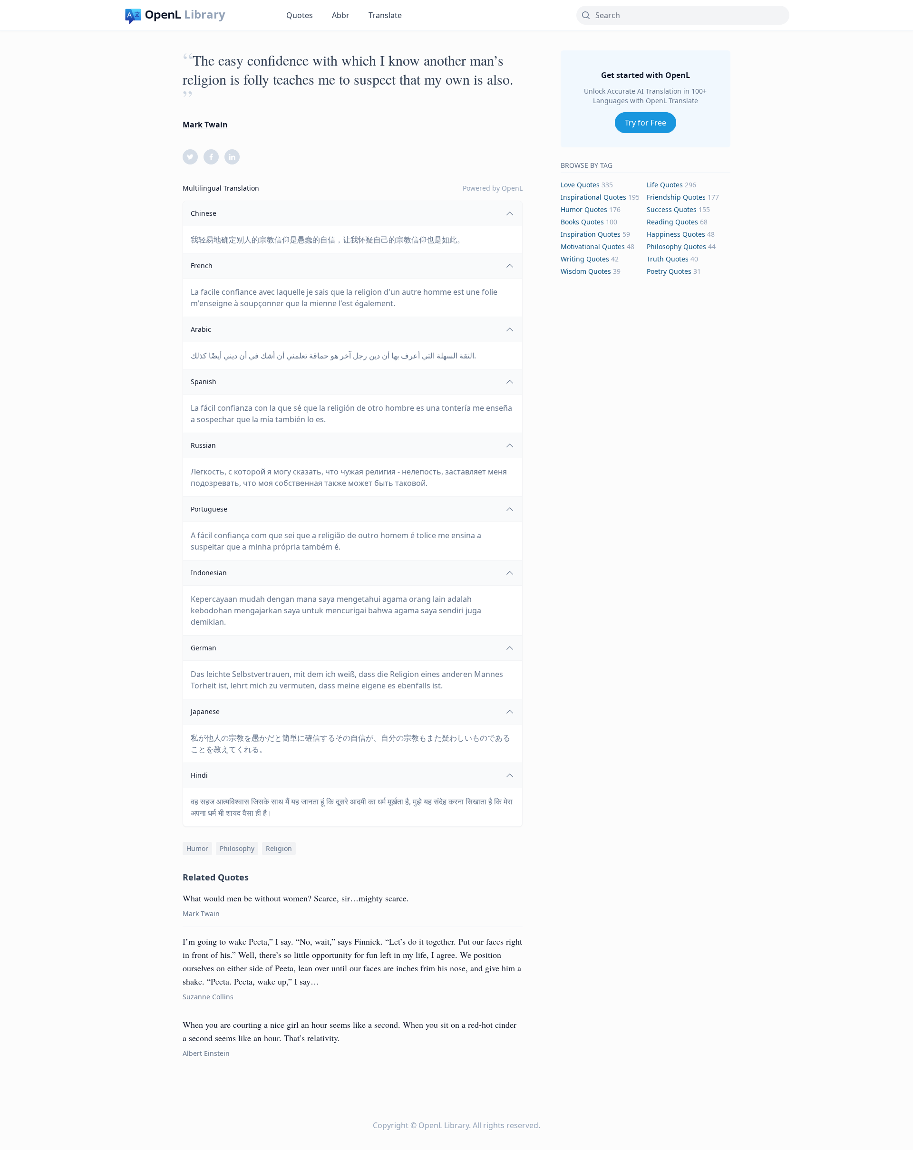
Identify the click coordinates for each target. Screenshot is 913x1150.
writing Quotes (585, 258)
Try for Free (645, 122)
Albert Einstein (206, 1053)
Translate (385, 15)
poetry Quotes (669, 271)
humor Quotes (584, 209)
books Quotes (582, 221)
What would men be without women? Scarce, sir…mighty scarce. (296, 898)
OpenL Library (443, 1125)
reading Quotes (672, 221)
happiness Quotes (676, 234)
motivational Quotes (593, 246)
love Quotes (580, 184)
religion (279, 848)
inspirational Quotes (593, 197)
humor (197, 848)
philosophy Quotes (676, 246)
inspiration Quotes (591, 234)
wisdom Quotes (586, 271)
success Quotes (672, 209)
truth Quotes (668, 258)
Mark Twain (205, 124)
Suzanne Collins (208, 996)
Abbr (341, 15)
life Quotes (665, 184)
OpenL (512, 188)
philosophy (237, 848)
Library (204, 14)
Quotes (299, 15)
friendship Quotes (676, 197)
